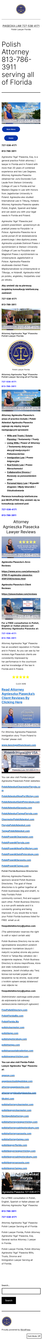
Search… (6, 1285)
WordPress (25, 1330)
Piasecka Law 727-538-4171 (21, 25)
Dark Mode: (32, 1336)
